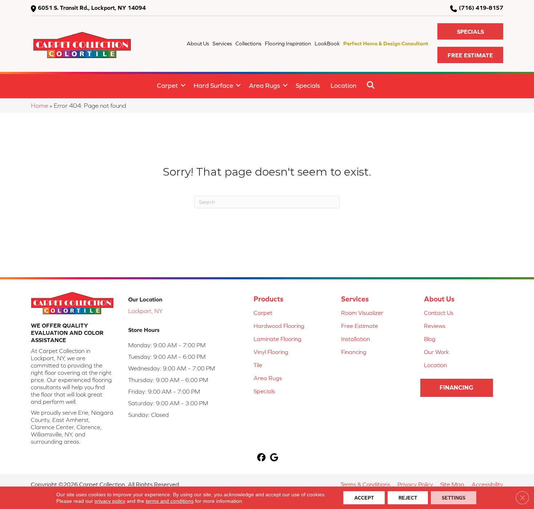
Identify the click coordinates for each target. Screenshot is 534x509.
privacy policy (109, 501)
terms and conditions (170, 501)
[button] (470, 31)
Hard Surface (213, 85)
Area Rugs (264, 85)
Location (343, 85)
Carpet (167, 85)
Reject (408, 498)
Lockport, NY (145, 311)
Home (39, 105)
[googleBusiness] (274, 458)
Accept (364, 498)
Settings (453, 498)
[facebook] (261, 458)
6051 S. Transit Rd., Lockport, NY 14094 (92, 7)
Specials (308, 85)
